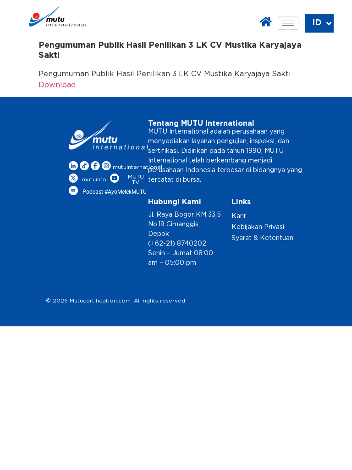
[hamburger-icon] (288, 23)
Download (57, 85)
